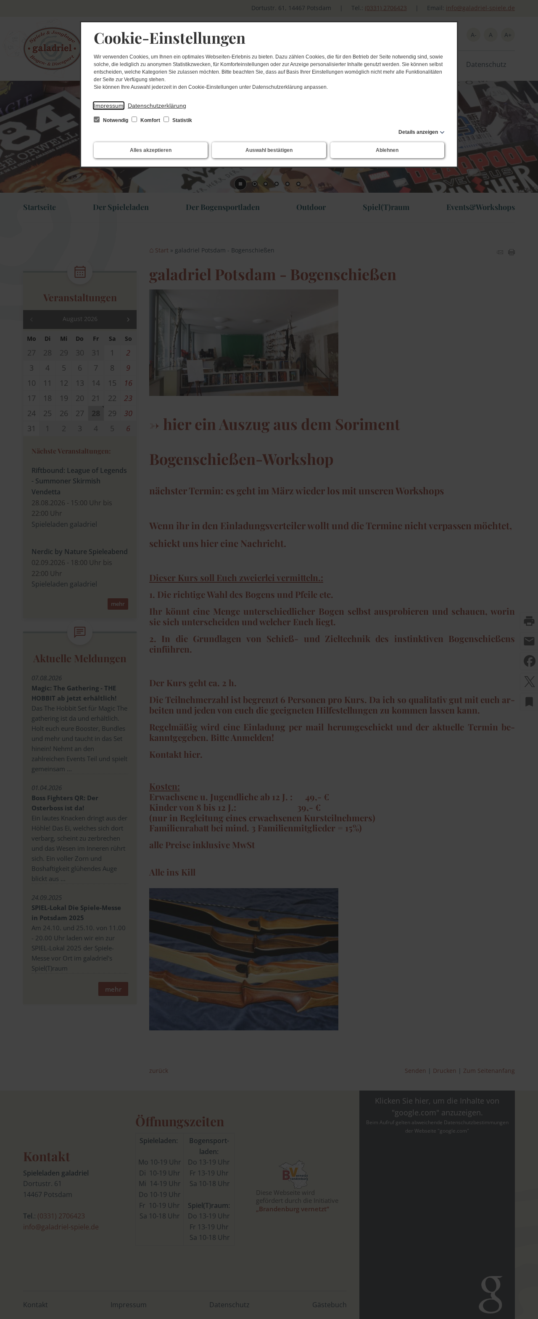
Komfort (150, 120)
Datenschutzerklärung (157, 105)
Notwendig (115, 120)
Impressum (109, 105)
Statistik (181, 120)
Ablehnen (387, 150)
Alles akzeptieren (150, 150)
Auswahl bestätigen (269, 150)
